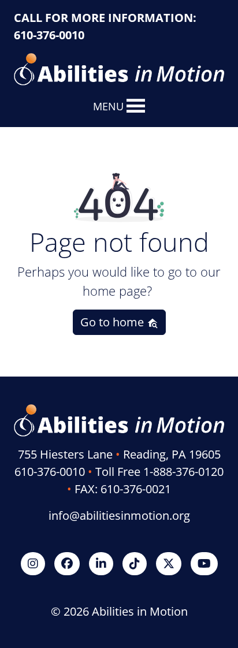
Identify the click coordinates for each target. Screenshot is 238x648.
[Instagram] (33, 563)
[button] (108, 106)
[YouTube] (204, 563)
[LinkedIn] (101, 563)
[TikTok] (134, 563)
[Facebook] (67, 563)
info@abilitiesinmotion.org (119, 515)
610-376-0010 (49, 35)
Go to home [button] (113, 322)
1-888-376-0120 (183, 471)
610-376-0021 (136, 489)
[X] (168, 563)
